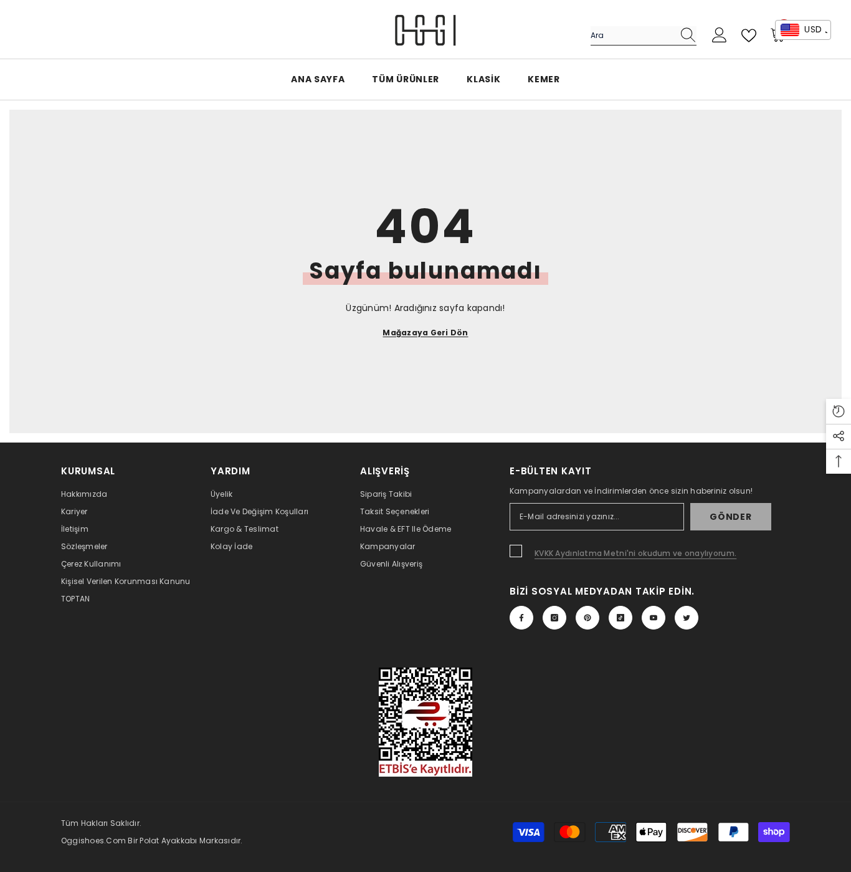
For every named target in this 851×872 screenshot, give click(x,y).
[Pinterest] (587, 618)
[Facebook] (521, 618)
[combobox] (632, 35)
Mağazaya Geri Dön (425, 332)
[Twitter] (686, 618)
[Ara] (643, 36)
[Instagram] (554, 618)
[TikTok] (620, 618)
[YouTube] (653, 618)
